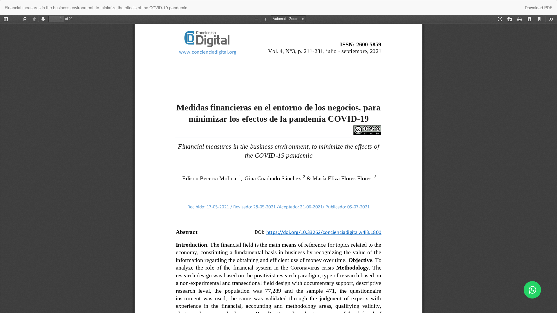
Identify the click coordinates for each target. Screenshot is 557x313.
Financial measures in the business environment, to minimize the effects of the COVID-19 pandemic (96, 7)
